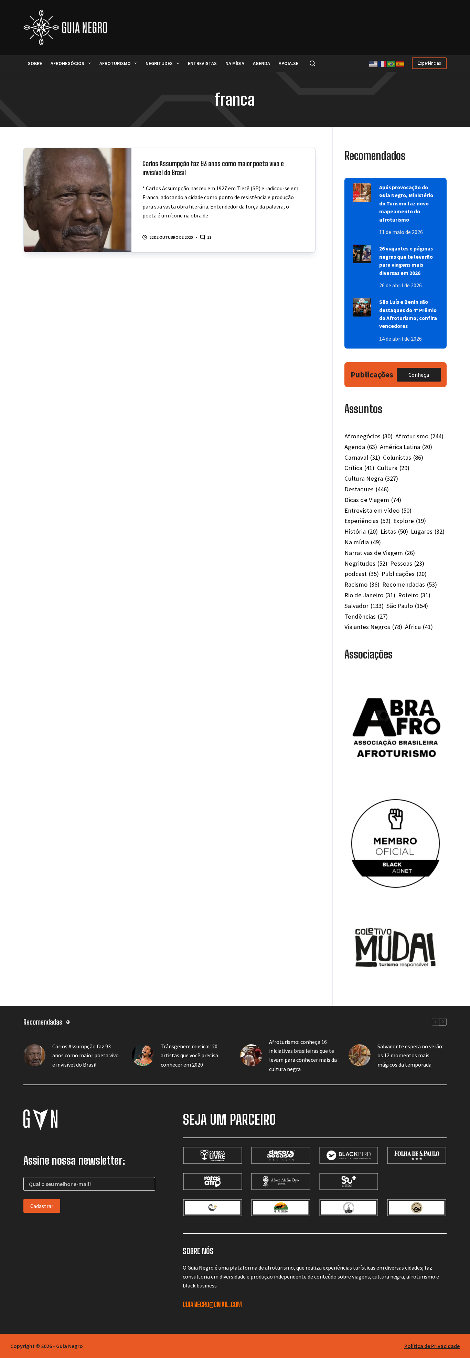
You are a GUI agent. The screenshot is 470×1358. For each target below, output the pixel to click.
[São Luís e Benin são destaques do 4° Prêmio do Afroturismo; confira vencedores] (362, 307)
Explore (409, 521)
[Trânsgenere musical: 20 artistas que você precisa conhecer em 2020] (143, 1055)
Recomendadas (409, 584)
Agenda (261, 63)
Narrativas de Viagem (379, 553)
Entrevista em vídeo (378, 510)
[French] (382, 63)
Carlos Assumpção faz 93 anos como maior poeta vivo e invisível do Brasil (85, 1055)
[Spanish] (400, 63)
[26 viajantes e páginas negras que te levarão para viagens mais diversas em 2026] (362, 254)
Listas (394, 531)
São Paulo (407, 606)
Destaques (366, 489)
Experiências (429, 63)
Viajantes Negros (373, 627)
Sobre (35, 63)
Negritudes (159, 63)
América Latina (406, 447)
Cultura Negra (371, 478)
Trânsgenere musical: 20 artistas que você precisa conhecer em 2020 (189, 1055)
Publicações (404, 574)
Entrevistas (202, 63)
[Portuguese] (391, 63)
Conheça (418, 374)
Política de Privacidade (432, 1346)
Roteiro (414, 595)
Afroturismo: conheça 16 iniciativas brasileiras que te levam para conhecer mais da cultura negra (303, 1055)
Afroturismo (115, 63)
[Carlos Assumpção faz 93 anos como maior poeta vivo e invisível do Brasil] (77, 200)
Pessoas (407, 563)
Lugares (428, 531)
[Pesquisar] (312, 63)
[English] (373, 63)
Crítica (359, 468)
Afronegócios (67, 63)
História (361, 531)
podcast (361, 574)
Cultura (393, 468)
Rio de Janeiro (369, 595)
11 (209, 237)
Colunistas (403, 457)
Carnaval (362, 457)
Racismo (362, 584)
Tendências (366, 616)
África (419, 627)
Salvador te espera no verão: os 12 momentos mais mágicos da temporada (410, 1055)
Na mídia (234, 63)
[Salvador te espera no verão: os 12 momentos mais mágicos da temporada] (360, 1055)
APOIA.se (288, 63)
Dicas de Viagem (372, 500)
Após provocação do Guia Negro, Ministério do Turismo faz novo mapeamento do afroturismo (406, 203)
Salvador (364, 606)
